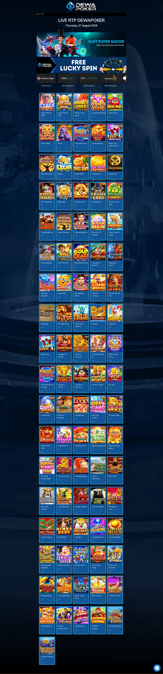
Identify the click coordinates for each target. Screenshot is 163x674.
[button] (124, 78)
